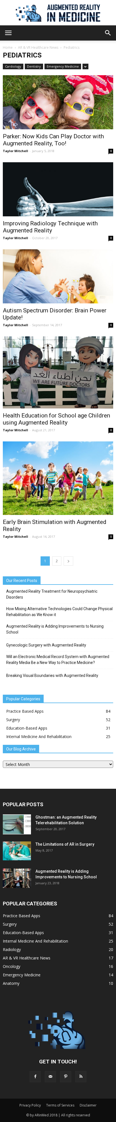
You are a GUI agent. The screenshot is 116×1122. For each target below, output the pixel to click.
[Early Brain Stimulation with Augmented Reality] (58, 478)
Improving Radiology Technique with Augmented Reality (50, 227)
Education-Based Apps (26, 728)
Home (8, 47)
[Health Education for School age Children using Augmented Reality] (58, 372)
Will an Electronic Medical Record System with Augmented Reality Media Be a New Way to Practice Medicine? (57, 659)
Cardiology (13, 66)
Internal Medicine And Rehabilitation (39, 736)
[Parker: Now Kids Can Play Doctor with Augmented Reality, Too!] (58, 102)
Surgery (13, 719)
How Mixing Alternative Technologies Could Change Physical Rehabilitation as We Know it (59, 611)
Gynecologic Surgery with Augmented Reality (46, 645)
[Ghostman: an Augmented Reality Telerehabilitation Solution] (17, 824)
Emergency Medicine (63, 66)
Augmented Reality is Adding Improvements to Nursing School (55, 629)
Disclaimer (88, 1105)
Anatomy (11, 983)
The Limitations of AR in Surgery (64, 844)
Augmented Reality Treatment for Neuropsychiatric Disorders (51, 594)
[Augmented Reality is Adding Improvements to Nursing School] (17, 878)
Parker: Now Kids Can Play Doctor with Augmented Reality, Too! (53, 140)
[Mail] (50, 1076)
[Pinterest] (65, 1076)
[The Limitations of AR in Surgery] (17, 850)
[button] (108, 33)
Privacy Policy (30, 1105)
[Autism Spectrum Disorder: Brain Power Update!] (58, 276)
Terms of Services (60, 1105)
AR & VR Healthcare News (38, 47)
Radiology (12, 949)
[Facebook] (35, 1076)
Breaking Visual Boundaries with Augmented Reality (52, 675)
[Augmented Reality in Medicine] (58, 13)
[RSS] (80, 1076)
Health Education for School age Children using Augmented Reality (56, 419)
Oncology (11, 966)
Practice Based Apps (25, 711)
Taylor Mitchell (15, 151)
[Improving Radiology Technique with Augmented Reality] (58, 189)
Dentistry (34, 66)
